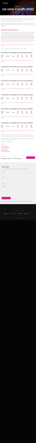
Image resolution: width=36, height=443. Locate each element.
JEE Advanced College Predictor (26, 38)
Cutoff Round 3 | (16, 44)
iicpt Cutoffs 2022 (5, 146)
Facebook (7, 213)
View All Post (31, 157)
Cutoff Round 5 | (28, 44)
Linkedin (21, 213)
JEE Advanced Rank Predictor (14, 38)
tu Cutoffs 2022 (4, 148)
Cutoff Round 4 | (22, 44)
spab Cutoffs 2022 (5, 150)
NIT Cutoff (7, 41)
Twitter (15, 213)
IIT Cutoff (3, 41)
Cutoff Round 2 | (10, 44)
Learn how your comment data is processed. (24, 201)
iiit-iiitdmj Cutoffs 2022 (6, 147)
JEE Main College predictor (15, 40)
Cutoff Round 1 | (4, 44)
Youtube (28, 213)
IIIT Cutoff (13, 41)
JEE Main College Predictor (9, 30)
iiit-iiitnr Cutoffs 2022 (5, 151)
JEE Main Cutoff (18, 6)
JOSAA (24, 24)
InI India (5, 3)
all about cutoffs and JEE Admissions (27, 136)
